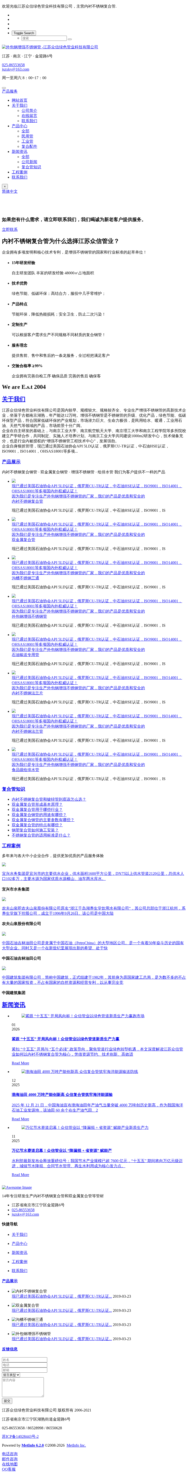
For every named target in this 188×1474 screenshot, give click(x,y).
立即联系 (10, 229)
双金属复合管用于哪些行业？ (37, 809)
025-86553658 (13, 65)
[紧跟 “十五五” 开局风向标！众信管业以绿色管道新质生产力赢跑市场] (83, 1016)
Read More (20, 1063)
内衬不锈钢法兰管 (27, 731)
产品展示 (11, 461)
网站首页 (19, 100)
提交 (7, 1401)
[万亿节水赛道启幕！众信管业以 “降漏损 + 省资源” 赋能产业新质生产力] (85, 1127)
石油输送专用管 (25, 655)
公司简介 (29, 110)
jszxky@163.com (15, 69)
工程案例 (19, 172)
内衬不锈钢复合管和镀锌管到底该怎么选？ (49, 799)
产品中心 (19, 126)
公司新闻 (29, 162)
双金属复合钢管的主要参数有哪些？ (43, 820)
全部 (25, 131)
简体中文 (10, 191)
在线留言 (29, 116)
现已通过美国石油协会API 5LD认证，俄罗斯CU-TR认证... (62, 1296)
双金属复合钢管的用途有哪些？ (39, 815)
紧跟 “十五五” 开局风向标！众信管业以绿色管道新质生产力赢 (65, 1039)
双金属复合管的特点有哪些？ (37, 825)
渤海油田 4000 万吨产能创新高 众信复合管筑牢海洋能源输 (62, 1094)
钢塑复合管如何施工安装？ (35, 830)
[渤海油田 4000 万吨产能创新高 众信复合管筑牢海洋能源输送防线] (80, 1072)
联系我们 (29, 121)
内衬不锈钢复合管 (27, 501)
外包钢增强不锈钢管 (29, 616)
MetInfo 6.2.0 (33, 1445)
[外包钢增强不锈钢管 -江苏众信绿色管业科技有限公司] (94, 47)
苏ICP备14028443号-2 (20, 1436)
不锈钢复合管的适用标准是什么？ (41, 835)
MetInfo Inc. (76, 1445)
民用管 (27, 136)
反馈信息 (10, 1349)
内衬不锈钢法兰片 (27, 693)
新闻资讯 (19, 151)
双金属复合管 (23, 540)
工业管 (27, 141)
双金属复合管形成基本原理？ (37, 804)
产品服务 (10, 91)
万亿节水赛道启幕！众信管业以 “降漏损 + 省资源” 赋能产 (62, 1150)
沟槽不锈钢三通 (25, 578)
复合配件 (29, 146)
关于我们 (19, 105)
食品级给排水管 (25, 770)
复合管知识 (31, 167)
